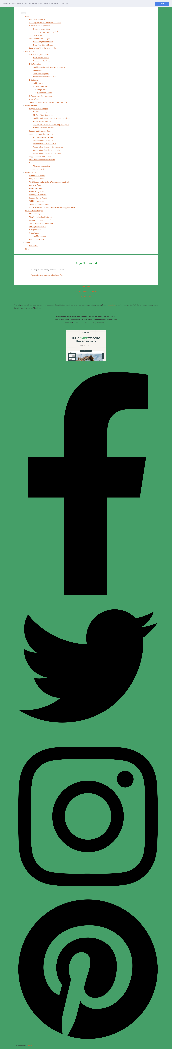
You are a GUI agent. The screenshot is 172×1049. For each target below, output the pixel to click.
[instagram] (88, 896)
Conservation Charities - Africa (44, 144)
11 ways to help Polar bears (39, 54)
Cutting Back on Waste (37, 227)
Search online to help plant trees (41, 223)
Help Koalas (33, 80)
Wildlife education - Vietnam (44, 128)
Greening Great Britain (37, 195)
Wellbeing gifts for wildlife (43, 42)
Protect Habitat (31, 172)
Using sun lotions (35, 230)
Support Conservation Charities (41, 134)
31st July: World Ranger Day (43, 115)
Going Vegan (34, 233)
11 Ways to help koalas (41, 86)
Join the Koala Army (44, 93)
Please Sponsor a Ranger (42, 121)
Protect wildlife (31, 105)
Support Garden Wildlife (38, 198)
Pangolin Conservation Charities (45, 77)
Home (27, 16)
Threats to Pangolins (41, 74)
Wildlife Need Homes (37, 176)
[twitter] (88, 735)
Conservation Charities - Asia (44, 141)
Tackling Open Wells (36, 169)
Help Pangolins (35, 64)
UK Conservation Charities (43, 137)
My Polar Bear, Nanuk (41, 58)
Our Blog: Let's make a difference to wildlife (45, 23)
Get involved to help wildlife (39, 26)
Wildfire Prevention (36, 201)
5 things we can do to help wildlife (45, 32)
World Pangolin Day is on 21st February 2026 (49, 67)
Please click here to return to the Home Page (47, 275)
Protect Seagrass (35, 188)
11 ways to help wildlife (41, 29)
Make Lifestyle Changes (34, 211)
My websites (86, 297)
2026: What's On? (35, 35)
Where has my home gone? (39, 204)
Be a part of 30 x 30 (36, 185)
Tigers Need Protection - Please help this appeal (51, 125)
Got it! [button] (162, 3)
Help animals (30, 51)
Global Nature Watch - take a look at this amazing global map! (52, 207)
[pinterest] (88, 1041)
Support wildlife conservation (40, 156)
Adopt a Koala (42, 90)
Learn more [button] (64, 3)
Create (29, 1045)
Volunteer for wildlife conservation (42, 160)
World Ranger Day (40, 112)
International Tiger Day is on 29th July (43, 48)
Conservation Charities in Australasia (47, 153)
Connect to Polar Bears (41, 61)
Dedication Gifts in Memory (43, 45)
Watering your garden (41, 166)
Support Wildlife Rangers (38, 109)
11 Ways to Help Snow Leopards (40, 96)
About (27, 243)
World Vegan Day (39, 236)
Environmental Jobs (36, 239)
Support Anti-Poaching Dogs (40, 131)
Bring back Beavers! (36, 179)
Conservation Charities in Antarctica (46, 150)
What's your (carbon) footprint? (40, 217)
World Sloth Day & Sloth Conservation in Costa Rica (48, 102)
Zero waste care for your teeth (40, 220)
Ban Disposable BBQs (37, 19)
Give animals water (36, 163)
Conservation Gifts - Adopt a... (40, 39)
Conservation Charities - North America (48, 147)
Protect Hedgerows (36, 192)
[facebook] (88, 595)
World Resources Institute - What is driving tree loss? (49, 182)
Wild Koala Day (38, 83)
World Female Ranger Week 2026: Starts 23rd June (51, 118)
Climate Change (35, 214)
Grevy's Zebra (34, 99)
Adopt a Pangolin (39, 70)
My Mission (33, 246)
